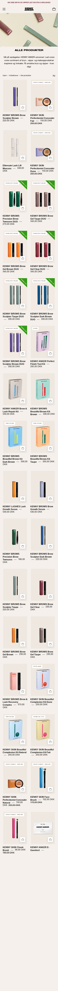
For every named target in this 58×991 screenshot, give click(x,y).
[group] (29, 2)
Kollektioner (13, 75)
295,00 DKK (36, 367)
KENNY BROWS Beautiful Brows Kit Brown (40, 411)
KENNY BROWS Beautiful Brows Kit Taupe (40, 459)
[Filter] (54, 76)
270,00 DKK (8, 224)
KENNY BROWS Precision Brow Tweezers (11, 557)
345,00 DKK (36, 221)
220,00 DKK (8, 121)
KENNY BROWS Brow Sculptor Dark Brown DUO (41, 316)
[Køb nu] (50, 839)
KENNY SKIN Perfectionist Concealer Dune (42, 168)
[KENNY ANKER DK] (29, 9)
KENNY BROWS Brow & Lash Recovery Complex (15, 702)
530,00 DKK (8, 414)
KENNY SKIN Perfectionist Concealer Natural (15, 800)
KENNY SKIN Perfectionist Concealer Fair (42, 118)
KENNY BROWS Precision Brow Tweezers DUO (11, 219)
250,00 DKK (41, 705)
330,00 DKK (14, 319)
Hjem (5, 75)
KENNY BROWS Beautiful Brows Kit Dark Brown (12, 459)
